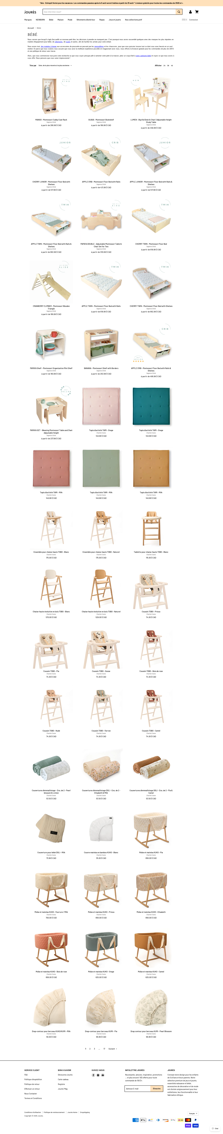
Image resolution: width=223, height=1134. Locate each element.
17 (104, 1049)
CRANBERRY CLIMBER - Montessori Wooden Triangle (51, 307)
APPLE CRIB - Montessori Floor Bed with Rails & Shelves (151, 369)
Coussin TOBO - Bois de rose (151, 671)
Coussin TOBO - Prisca (151, 611)
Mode (70, 19)
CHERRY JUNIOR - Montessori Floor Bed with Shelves (51, 183)
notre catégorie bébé (143, 56)
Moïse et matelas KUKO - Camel (151, 971)
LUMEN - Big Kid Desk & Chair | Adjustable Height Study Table (151, 121)
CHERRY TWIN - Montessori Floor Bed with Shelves (151, 306)
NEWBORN (40, 19)
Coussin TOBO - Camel (151, 731)
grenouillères (99, 46)
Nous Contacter (30, 1094)
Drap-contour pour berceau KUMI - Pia (101, 1031)
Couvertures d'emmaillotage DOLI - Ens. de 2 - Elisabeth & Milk (101, 791)
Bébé (51, 19)
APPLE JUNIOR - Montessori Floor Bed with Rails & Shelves (151, 183)
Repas (102, 19)
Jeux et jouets (115, 19)
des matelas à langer (49, 46)
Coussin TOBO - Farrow (101, 731)
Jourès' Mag (62, 1089)
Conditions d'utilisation (32, 1112)
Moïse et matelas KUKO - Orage (101, 971)
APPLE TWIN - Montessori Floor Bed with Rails (101, 306)
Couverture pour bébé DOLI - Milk (51, 852)
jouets (68, 42)
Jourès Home (72, 1112)
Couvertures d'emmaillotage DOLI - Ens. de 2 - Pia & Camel (151, 791)
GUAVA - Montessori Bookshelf (101, 120)
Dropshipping (85, 1112)
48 (172, 65)
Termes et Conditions (33, 1098)
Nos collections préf (133, 19)
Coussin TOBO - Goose (101, 671)
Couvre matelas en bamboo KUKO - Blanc (101, 852)
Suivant (112, 1049)
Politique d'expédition (33, 1079)
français (192, 1113)
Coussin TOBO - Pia (51, 671)
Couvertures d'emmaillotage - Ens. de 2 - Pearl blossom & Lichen (51, 791)
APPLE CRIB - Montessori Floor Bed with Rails (101, 182)
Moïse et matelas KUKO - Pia (151, 852)
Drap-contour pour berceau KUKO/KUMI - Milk (51, 1031)
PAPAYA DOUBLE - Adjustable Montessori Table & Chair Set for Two (101, 245)
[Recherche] (179, 12)
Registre (61, 1084)
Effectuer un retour (32, 1089)
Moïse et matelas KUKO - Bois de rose (51, 971)
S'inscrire (157, 1088)
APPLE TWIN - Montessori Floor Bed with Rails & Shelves (51, 245)
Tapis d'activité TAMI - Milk (51, 492)
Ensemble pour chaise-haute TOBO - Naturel (101, 552)
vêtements (59, 42)
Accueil (31, 28)
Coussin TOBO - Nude (51, 731)
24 (164, 65)
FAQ (25, 1075)
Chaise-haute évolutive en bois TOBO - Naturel (101, 611)
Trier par (33, 65)
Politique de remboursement (54, 1112)
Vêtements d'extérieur (86, 19)
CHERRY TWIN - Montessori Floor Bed (151, 244)
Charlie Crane (101, 433)
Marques (28, 19)
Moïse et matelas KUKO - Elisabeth (151, 912)
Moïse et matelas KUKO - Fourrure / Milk (51, 912)
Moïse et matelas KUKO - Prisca (101, 912)
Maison (60, 19)
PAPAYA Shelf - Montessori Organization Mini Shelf (51, 368)
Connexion (193, 20)
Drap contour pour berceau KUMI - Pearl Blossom (151, 1031)
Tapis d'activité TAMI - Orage (101, 430)
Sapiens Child (51, 122)
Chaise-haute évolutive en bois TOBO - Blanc (51, 611)
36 (168, 65)
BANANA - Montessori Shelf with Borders (101, 368)
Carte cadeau (63, 1079)
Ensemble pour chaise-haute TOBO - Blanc (51, 552)
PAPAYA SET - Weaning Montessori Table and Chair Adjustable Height (51, 431)
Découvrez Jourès (65, 1075)
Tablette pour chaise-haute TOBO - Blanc (151, 552)
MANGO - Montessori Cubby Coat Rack (51, 120)
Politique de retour (31, 1084)
